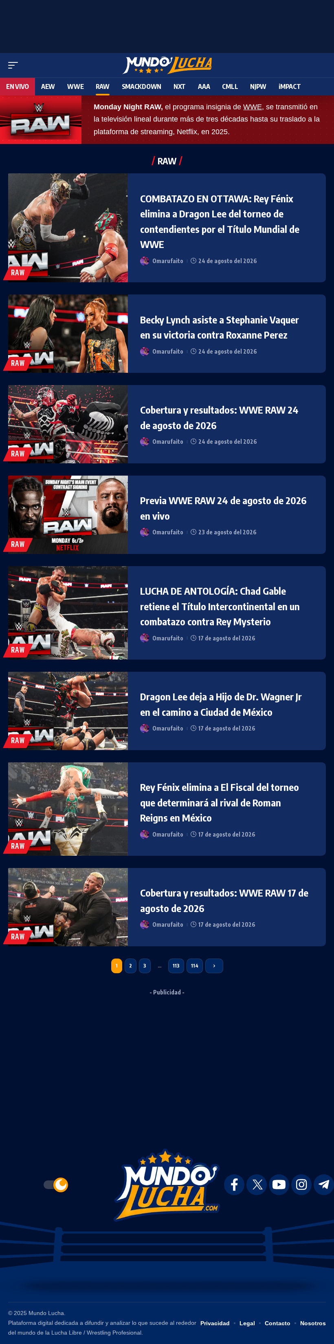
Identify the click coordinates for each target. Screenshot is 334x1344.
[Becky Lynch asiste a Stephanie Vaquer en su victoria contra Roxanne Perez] (68, 333)
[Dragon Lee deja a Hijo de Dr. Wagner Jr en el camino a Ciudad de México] (68, 711)
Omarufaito (167, 260)
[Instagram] (301, 1184)
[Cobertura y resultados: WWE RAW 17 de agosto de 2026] (68, 907)
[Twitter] (256, 1184)
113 (176, 966)
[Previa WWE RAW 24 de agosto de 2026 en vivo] (68, 515)
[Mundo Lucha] (166, 65)
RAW (18, 273)
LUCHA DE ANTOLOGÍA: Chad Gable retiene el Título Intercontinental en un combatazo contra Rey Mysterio (220, 606)
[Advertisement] (167, 24)
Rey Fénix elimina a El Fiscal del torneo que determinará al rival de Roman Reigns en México (219, 802)
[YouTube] (279, 1184)
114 (194, 966)
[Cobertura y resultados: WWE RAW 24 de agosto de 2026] (68, 424)
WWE (252, 107)
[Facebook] (234, 1184)
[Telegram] (324, 1184)
